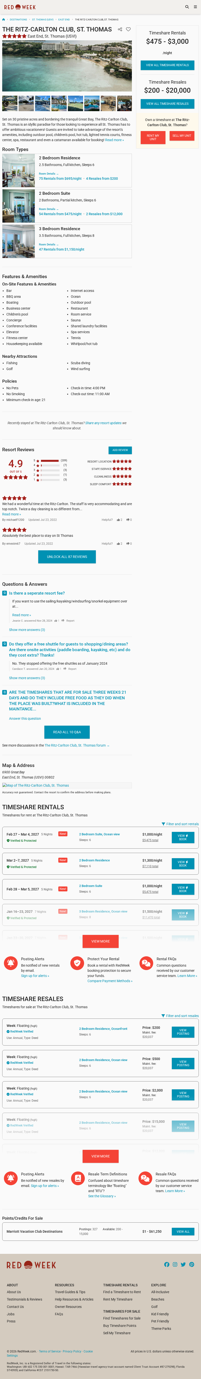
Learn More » (187, 976)
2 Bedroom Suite (90, 886)
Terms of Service (50, 1351)
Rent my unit (153, 137)
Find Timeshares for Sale (121, 1318)
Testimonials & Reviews (24, 1299)
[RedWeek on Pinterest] (191, 1265)
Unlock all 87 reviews (67, 557)
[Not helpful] (63, 621)
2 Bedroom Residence (94, 860)
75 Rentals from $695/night (60, 178)
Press (11, 1321)
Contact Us (15, 1307)
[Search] (187, 7)
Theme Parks (161, 1329)
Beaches (157, 1299)
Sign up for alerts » (35, 976)
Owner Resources (68, 1307)
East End (64, 19)
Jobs (10, 1314)
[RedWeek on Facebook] (166, 1265)
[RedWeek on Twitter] (183, 1265)
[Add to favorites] (128, 29)
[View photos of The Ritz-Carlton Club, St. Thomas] (67, 65)
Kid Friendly (160, 1314)
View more (100, 941)
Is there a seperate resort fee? (37, 593)
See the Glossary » (102, 1196)
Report (70, 620)
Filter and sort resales (182, 1016)
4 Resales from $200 (102, 178)
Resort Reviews (18, 449)
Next (129, 103)
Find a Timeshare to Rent (122, 1292)
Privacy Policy (72, 1351)
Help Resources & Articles (74, 1299)
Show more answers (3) (27, 630)
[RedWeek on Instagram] (175, 1265)
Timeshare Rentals (33, 807)
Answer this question (25, 718)
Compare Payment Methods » (110, 981)
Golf (154, 1307)
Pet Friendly (160, 1321)
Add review (120, 450)
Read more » (114, 140)
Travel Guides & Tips (70, 1292)
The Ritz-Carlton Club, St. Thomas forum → (77, 745)
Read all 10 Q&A (67, 732)
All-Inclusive (160, 1292)
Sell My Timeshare (116, 1333)
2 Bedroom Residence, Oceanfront (103, 1029)
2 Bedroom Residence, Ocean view (103, 1060)
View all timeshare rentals (167, 65)
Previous (5, 103)
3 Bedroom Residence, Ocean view (103, 911)
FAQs (59, 1314)
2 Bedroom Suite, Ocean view (99, 834)
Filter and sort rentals (182, 824)
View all (183, 1231)
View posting (183, 1032)
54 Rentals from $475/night (60, 214)
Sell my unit (182, 135)
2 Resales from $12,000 (104, 214)
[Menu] (195, 7)
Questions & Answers (24, 584)
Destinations (18, 19)
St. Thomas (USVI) (42, 19)
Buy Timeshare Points (119, 1326)
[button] (120, 29)
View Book (182, 837)
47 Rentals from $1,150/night (61, 249)
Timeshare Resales (32, 999)
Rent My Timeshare (117, 1299)
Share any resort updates (103, 423)
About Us (14, 1292)
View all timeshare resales (167, 103)
